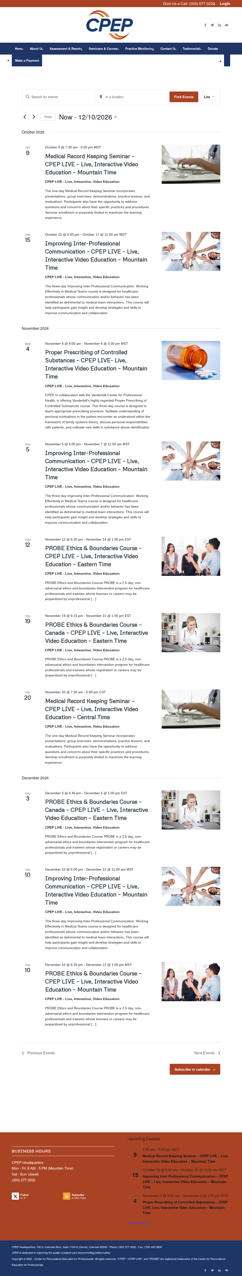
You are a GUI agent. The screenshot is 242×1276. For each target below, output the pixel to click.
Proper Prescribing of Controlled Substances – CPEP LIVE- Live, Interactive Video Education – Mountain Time (185, 1207)
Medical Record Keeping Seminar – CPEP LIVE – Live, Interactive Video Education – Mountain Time (91, 163)
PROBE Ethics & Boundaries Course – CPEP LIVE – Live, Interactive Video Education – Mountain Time (93, 981)
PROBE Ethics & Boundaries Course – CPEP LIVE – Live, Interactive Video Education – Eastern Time (93, 555)
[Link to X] (212, 24)
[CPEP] (121, 25)
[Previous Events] (24, 117)
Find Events (184, 96)
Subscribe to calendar (192, 1069)
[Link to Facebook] (205, 24)
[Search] (227, 60)
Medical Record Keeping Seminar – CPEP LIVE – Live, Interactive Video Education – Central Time (91, 708)
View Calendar (138, 1223)
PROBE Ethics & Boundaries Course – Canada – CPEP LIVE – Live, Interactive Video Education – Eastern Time (96, 632)
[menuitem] (223, 3)
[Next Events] (34, 117)
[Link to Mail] (226, 24)
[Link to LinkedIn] (219, 24)
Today (48, 117)
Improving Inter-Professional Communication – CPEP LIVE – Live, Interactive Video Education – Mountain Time (185, 1181)
